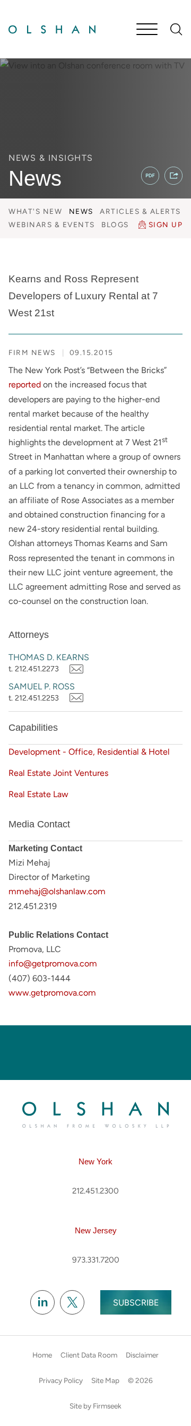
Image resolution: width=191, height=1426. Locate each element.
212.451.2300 (95, 1191)
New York (95, 1161)
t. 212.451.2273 (33, 668)
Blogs (115, 224)
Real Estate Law (38, 794)
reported (24, 384)
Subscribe (136, 1303)
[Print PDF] (150, 176)
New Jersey (96, 1230)
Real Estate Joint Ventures (58, 773)
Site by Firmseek (95, 1406)
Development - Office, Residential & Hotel (89, 752)
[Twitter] (72, 1303)
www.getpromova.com (52, 993)
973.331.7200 (95, 1260)
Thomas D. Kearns (48, 657)
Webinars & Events (51, 224)
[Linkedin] (42, 1303)
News (81, 211)
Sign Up (166, 224)
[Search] (176, 29)
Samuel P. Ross (41, 686)
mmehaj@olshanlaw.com (57, 891)
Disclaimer (142, 1355)
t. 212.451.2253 (33, 698)
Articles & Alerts (140, 211)
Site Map (105, 1380)
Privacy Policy (61, 1380)
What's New (35, 211)
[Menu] (147, 30)
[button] (173, 176)
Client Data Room (88, 1355)
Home (42, 1355)
